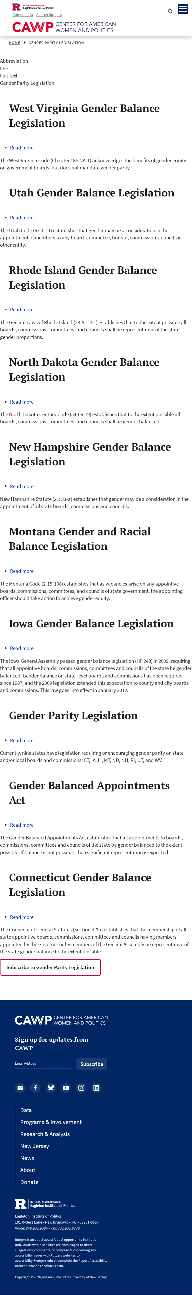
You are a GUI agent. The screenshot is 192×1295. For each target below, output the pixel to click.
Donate (29, 1182)
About (27, 1170)
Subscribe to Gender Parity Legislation (50, 967)
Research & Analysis (45, 1134)
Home (14, 42)
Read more (22, 147)
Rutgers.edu (22, 14)
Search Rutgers (49, 14)
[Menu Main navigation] (183, 9)
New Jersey (34, 1146)
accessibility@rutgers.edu (34, 1260)
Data (26, 1110)
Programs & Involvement (51, 1122)
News (27, 1158)
